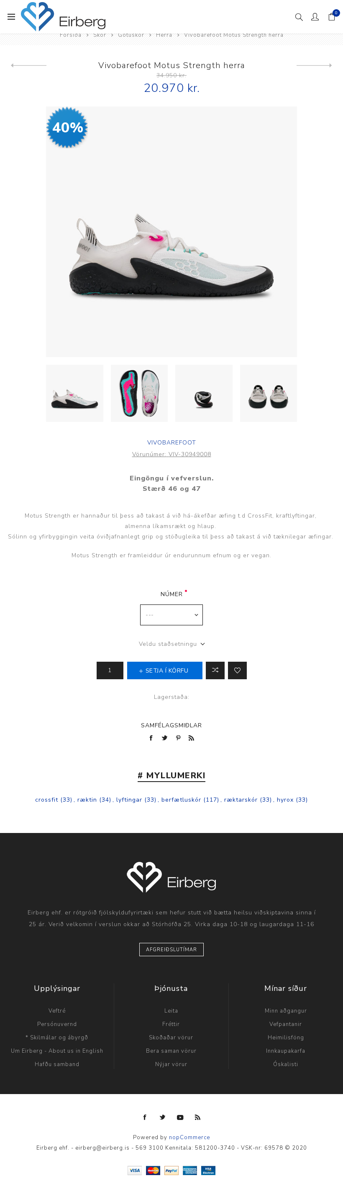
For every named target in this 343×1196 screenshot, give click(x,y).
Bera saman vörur (171, 1051)
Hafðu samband (57, 1064)
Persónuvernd (57, 1024)
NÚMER (172, 594)
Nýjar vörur (171, 1064)
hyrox (285, 800)
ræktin (87, 800)
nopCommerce (189, 1137)
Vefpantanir (285, 1024)
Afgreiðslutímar (171, 950)
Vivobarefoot (171, 443)
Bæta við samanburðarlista (215, 670)
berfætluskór (181, 800)
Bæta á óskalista (237, 670)
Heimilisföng (286, 1037)
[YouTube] (180, 1117)
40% (68, 127)
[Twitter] (162, 1117)
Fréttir (171, 1024)
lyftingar (129, 800)
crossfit (46, 800)
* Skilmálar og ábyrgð (57, 1037)
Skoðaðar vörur (171, 1037)
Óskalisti (285, 1064)
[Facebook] (145, 1117)
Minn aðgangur (286, 1011)
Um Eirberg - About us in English (57, 1051)
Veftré (57, 1011)
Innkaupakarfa (285, 1051)
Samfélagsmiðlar (171, 725)
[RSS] (198, 1117)
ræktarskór (241, 800)
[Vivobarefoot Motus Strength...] (28, 65)
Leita (171, 1011)
